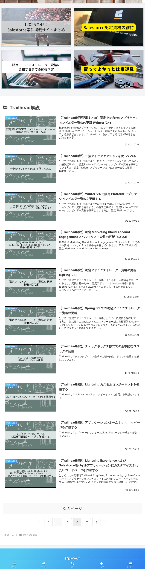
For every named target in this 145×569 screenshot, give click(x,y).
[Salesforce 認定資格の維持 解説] (109, 27)
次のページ (73, 508)
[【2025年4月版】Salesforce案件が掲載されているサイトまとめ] (36, 27)
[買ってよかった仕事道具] (109, 69)
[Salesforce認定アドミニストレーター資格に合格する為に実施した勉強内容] (36, 69)
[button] (134, 495)
